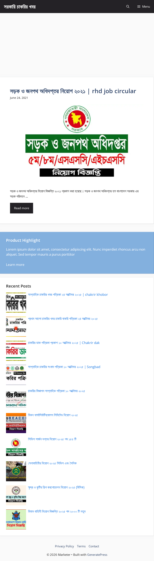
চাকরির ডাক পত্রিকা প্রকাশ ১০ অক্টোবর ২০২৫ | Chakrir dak (64, 342)
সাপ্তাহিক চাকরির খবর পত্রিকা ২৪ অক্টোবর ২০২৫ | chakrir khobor (68, 294)
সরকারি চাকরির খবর (19, 6)
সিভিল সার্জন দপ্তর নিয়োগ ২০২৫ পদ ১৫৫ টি (52, 439)
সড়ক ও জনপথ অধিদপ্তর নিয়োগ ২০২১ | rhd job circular (73, 91)
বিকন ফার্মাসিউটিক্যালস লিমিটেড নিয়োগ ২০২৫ (53, 415)
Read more (21, 208)
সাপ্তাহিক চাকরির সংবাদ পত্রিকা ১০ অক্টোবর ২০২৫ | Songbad (64, 366)
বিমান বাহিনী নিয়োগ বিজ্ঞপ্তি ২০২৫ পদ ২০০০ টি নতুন (57, 511)
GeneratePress (97, 555)
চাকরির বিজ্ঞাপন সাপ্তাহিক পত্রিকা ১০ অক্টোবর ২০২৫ (56, 391)
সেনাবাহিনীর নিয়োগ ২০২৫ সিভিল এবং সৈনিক (52, 463)
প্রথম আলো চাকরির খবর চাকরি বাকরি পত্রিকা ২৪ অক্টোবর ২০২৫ (63, 318)
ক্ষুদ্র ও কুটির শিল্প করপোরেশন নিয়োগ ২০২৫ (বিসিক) (56, 487)
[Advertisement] (77, 43)
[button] (127, 6)
